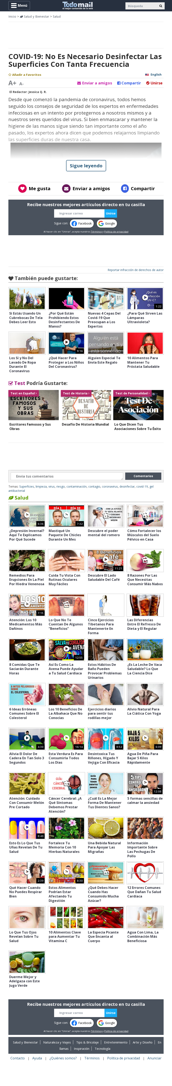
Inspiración (81, 1048)
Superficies (26, 486)
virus (51, 486)
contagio (94, 486)
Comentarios (143, 476)
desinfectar (127, 486)
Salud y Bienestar (36, 16)
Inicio (12, 16)
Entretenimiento (116, 1042)
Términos (96, 231)
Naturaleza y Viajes (57, 1042)
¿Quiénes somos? (63, 1058)
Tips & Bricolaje (87, 1042)
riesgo (60, 486)
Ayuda (37, 1058)
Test (19, 383)
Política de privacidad (116, 231)
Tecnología (102, 1048)
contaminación (76, 486)
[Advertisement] (86, 34)
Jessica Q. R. (37, 92)
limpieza (41, 486)
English (156, 74)
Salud (57, 16)
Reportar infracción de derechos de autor (136, 270)
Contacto (17, 1058)
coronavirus (110, 486)
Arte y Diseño (142, 1042)
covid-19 (142, 486)
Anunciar (154, 1058)
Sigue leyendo (86, 165)
